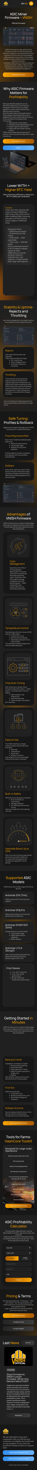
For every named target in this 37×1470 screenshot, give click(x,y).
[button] (18, 1156)
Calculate (18, 1280)
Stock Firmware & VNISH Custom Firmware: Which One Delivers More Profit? (18, 1378)
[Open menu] (31, 4)
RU (26, 3)
